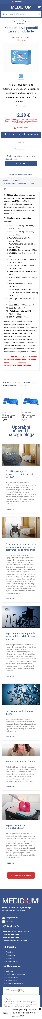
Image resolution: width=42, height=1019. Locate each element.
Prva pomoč (30, 382)
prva (24, 385)
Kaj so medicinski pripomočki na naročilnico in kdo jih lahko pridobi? (21, 636)
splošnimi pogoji (11, 159)
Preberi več (19, 419)
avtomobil (12, 385)
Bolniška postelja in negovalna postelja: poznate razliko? (20, 474)
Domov (9, 21)
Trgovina (15, 21)
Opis (5, 188)
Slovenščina (20, 2)
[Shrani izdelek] (19, 395)
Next (39, 407)
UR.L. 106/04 (21, 201)
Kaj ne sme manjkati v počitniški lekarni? (17, 827)
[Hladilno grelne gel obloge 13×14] (11, 402)
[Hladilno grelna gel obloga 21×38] (31, 402)
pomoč (19, 385)
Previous (2, 407)
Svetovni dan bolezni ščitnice (21, 761)
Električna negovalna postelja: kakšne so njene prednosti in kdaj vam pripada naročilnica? (21, 547)
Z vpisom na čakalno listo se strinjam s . (20, 157)
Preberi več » (10, 509)
